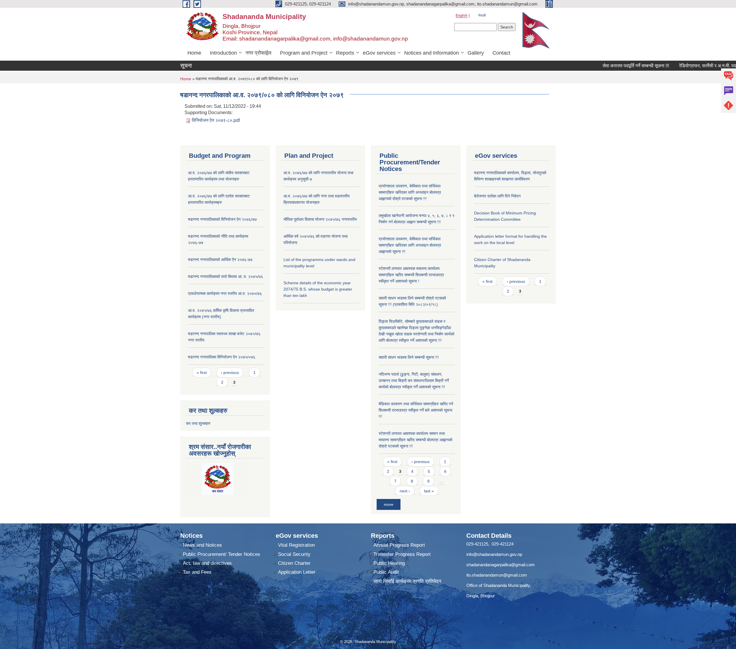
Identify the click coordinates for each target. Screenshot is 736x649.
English (461, 16)
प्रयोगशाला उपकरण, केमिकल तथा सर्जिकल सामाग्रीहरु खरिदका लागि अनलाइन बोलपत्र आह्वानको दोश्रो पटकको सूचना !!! (410, 192)
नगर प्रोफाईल (258, 53)
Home (194, 53)
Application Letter (296, 572)
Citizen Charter (294, 563)
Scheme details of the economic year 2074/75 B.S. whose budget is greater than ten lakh (317, 289)
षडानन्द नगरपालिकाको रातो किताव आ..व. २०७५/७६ (225, 276)
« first (202, 372)
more (388, 504)
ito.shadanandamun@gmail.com (496, 575)
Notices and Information (431, 53)
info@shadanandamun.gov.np (494, 554)
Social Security (294, 554)
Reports (345, 53)
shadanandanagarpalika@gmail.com (500, 564)
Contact (501, 53)
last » (429, 491)
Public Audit (386, 572)
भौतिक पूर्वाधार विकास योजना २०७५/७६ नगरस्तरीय (320, 219)
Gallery (475, 53)
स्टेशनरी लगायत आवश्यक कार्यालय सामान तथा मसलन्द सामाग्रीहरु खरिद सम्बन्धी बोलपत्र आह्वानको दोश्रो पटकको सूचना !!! (415, 439)
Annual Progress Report (399, 545)
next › (405, 491)
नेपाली (482, 16)
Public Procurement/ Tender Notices (221, 554)
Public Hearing (389, 563)
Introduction (223, 53)
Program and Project (303, 53)
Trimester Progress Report (402, 554)
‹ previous (230, 372)
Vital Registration (296, 545)
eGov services (379, 53)
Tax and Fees (197, 572)
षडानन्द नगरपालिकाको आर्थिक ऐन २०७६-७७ (220, 259)
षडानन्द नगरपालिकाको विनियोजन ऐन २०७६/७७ (222, 219)
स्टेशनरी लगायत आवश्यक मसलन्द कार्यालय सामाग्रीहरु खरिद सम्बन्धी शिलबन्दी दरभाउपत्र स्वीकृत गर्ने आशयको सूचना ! (411, 274)
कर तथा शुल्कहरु (198, 423)
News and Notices (202, 545)
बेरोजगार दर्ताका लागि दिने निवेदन (497, 196)
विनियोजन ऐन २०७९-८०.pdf (216, 120)
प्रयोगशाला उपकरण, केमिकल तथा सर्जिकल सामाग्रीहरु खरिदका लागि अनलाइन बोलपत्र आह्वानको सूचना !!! (410, 245)
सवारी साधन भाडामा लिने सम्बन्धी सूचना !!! (409, 357)
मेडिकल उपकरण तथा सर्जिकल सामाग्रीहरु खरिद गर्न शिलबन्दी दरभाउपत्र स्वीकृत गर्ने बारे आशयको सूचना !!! (416, 410)
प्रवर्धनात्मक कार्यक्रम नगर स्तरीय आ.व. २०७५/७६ (225, 293)
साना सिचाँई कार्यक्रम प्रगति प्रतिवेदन (407, 581)
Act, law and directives (207, 563)
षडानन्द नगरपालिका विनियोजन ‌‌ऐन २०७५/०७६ (221, 357)
